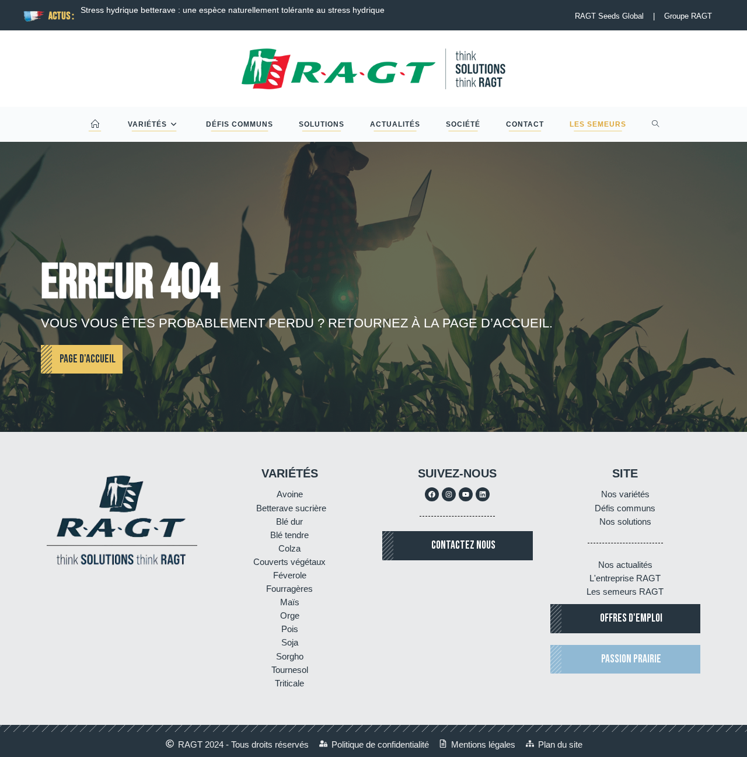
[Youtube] (466, 494)
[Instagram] (449, 494)
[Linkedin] (483, 494)
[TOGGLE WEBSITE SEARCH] (655, 124)
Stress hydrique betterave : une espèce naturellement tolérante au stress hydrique (233, 10)
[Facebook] (432, 494)
